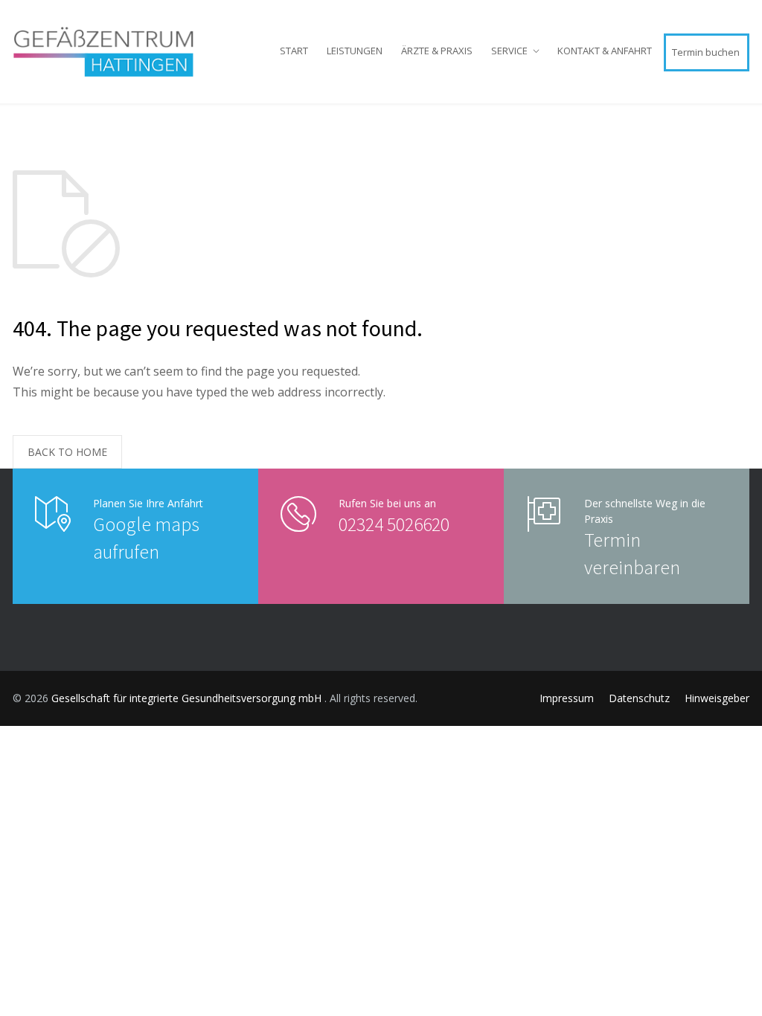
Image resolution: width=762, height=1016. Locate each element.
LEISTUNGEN (354, 50)
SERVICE (509, 50)
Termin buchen (706, 52)
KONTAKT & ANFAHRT (604, 50)
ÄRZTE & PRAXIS (437, 50)
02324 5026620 (394, 524)
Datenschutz (639, 698)
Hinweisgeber (717, 698)
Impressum (567, 698)
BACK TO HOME (67, 452)
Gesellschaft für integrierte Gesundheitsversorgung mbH (187, 698)
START (294, 50)
